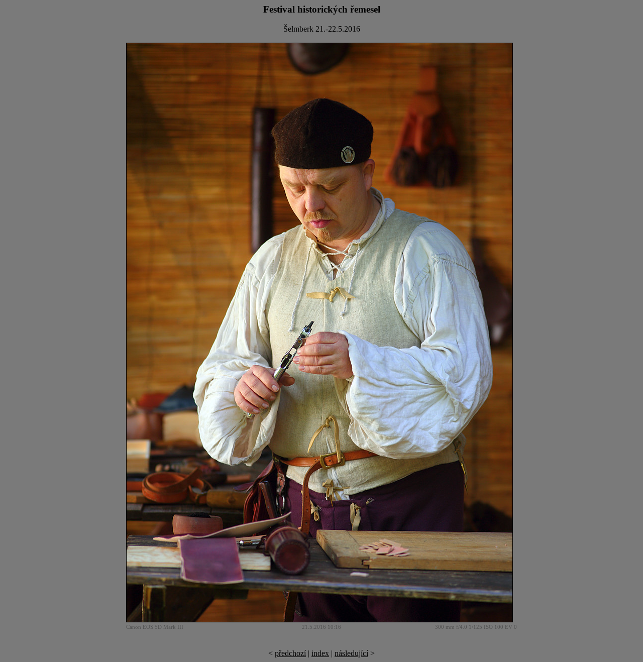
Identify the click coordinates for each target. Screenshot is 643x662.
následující (351, 653)
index (320, 653)
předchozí (290, 653)
